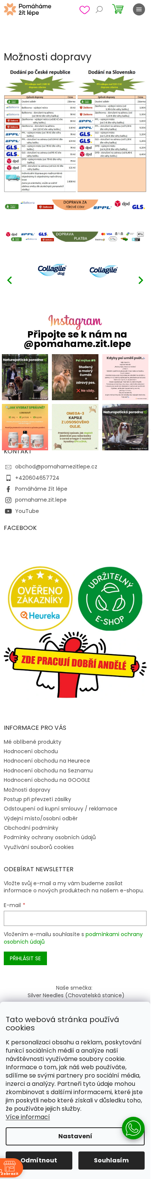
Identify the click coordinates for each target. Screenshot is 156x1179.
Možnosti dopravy (27, 790)
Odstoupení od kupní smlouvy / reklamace (60, 808)
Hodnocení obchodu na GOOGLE (47, 780)
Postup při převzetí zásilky (37, 799)
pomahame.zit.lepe (41, 500)
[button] (141, 280)
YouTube (27, 511)
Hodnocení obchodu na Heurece (47, 761)
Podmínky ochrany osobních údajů (50, 837)
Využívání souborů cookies (39, 847)
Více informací (28, 1117)
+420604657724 (37, 478)
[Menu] (139, 9)
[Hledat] (99, 9)
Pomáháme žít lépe (41, 489)
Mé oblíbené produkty (32, 742)
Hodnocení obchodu (31, 751)
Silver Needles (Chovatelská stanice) (76, 995)
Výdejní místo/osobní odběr (41, 818)
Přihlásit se (25, 958)
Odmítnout (38, 1160)
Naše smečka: (74, 988)
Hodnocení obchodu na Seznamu (48, 770)
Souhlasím (111, 1160)
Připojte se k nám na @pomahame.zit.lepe (77, 339)
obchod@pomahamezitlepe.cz (56, 466)
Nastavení (75, 1136)
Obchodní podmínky (31, 828)
